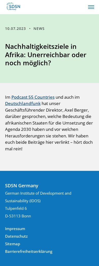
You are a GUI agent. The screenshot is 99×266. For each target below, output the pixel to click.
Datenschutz (16, 236)
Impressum (15, 228)
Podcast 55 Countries (33, 97)
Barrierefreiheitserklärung (28, 251)
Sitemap (12, 243)
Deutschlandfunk (23, 103)
